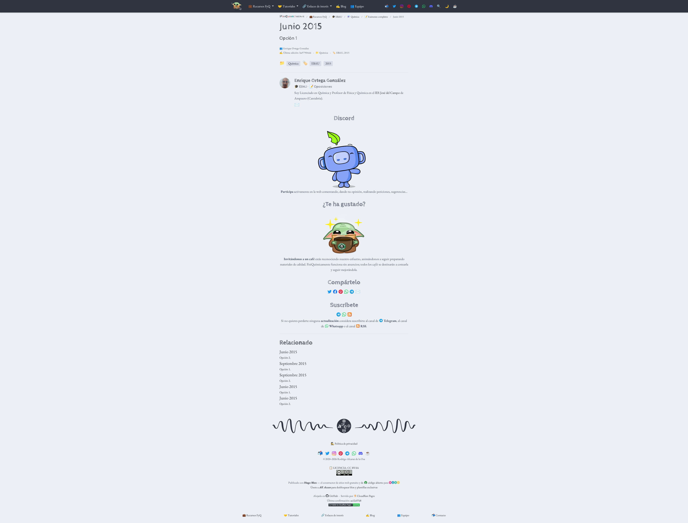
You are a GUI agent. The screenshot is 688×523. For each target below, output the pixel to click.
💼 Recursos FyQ (318, 16)
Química (323, 52)
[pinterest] (341, 453)
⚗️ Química (353, 16)
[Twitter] (330, 291)
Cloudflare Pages (365, 496)
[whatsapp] (354, 453)
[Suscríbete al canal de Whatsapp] (423, 6)
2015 (347, 52)
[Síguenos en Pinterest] (409, 6)
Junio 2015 (288, 351)
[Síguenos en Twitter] (394, 6)
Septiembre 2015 (293, 363)
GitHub (333, 496)
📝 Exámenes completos (376, 16)
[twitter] (327, 453)
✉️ (357, 291)
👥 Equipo (403, 515)
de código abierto (372, 482)
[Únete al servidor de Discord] (431, 6)
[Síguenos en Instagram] (401, 6)
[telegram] (347, 453)
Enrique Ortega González (296, 48)
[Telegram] (352, 291)
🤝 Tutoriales (291, 515)
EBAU (339, 52)
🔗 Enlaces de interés (332, 515)
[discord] (361, 453)
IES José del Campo (387, 92)
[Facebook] (335, 291)
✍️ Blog (370, 515)
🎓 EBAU (337, 16)
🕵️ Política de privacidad (344, 443)
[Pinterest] (341, 291)
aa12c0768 (355, 500)
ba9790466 (305, 52)
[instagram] (334, 453)
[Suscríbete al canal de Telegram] (416, 6)
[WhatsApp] (346, 291)
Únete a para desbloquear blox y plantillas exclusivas (344, 487)
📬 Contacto (439, 515)
